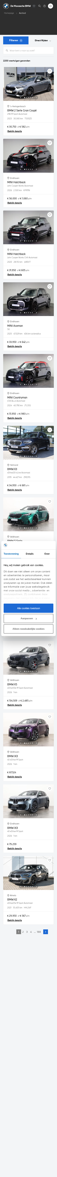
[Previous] (20, 97)
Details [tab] (30, 553)
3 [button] (27, 931)
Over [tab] (47, 553)
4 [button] (31, 931)
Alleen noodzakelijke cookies (28, 628)
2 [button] (23, 931)
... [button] (35, 931)
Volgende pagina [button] (45, 931)
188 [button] (39, 931)
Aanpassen (27, 618)
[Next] (36, 97)
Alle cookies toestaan (28, 608)
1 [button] (18, 931)
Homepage (9, 13)
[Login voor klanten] (44, 6)
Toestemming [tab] (11, 553)
